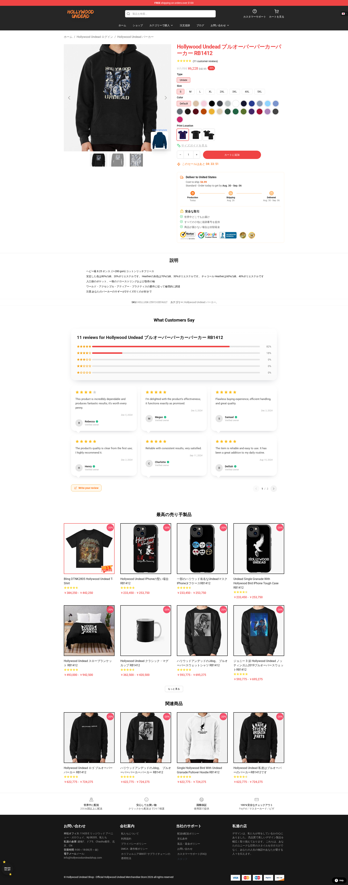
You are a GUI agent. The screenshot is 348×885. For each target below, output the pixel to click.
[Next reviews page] (273, 488)
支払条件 (182, 838)
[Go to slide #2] (117, 160)
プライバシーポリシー (133, 843)
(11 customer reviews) (205, 61)
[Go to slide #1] (98, 160)
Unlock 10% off (7, 869)
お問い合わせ (184, 848)
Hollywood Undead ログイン (95, 37)
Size (179, 85)
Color (180, 97)
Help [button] (341, 880)
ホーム (68, 37)
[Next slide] (165, 98)
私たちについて (130, 833)
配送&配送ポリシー (188, 833)
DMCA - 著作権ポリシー (134, 848)
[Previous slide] (69, 98)
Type (180, 74)
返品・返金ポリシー (188, 843)
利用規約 (126, 838)
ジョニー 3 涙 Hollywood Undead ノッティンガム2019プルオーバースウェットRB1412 (258, 665)
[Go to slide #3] (136, 160)
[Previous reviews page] (256, 488)
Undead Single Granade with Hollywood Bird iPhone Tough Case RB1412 (255, 583)
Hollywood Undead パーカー (135, 37)
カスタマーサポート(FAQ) (192, 853)
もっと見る (174, 689)
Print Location (185, 125)
